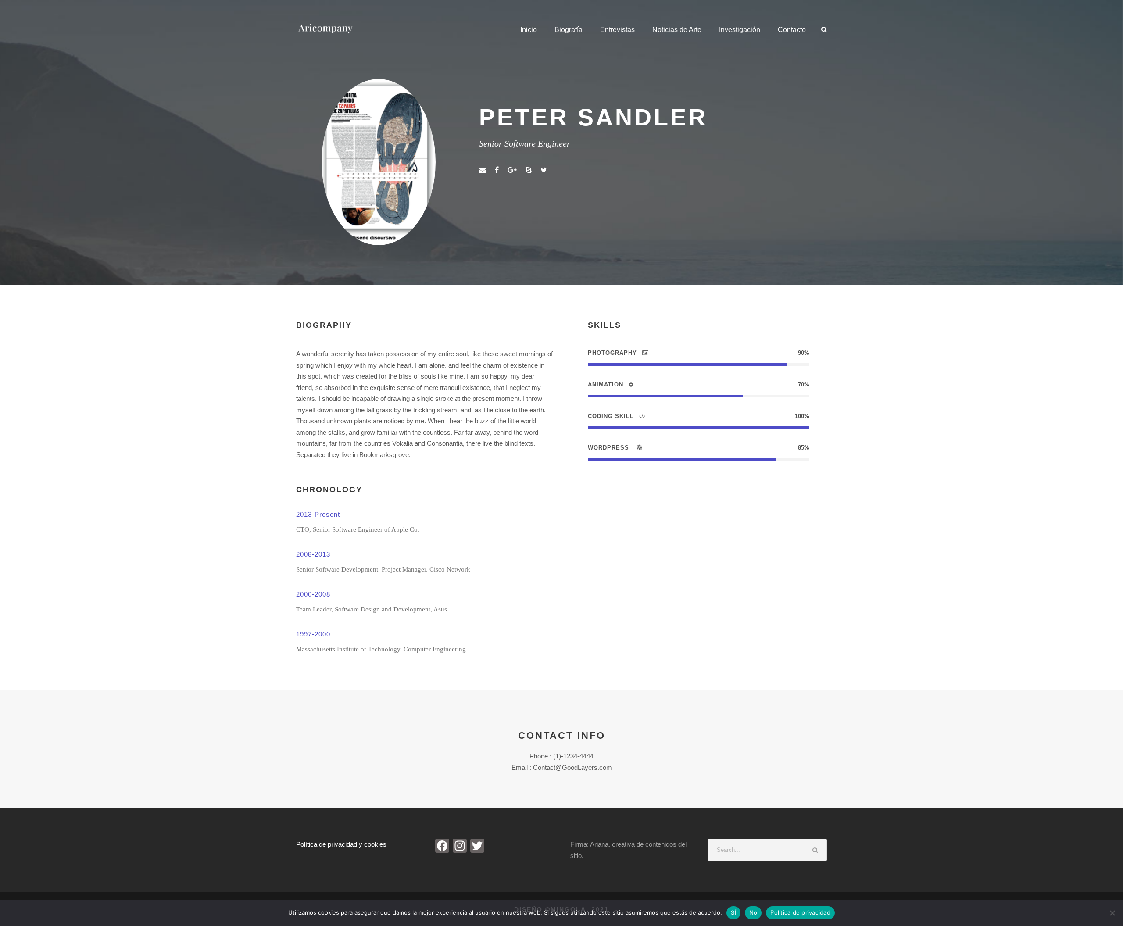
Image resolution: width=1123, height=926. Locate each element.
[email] (482, 170)
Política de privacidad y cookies (341, 844)
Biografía (568, 29)
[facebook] (497, 170)
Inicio (528, 29)
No (753, 912)
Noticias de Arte (676, 29)
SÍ (733, 912)
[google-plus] (512, 170)
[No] (1112, 912)
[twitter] (543, 170)
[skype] (529, 170)
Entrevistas (617, 29)
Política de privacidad (800, 912)
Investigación (739, 29)
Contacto (792, 29)
